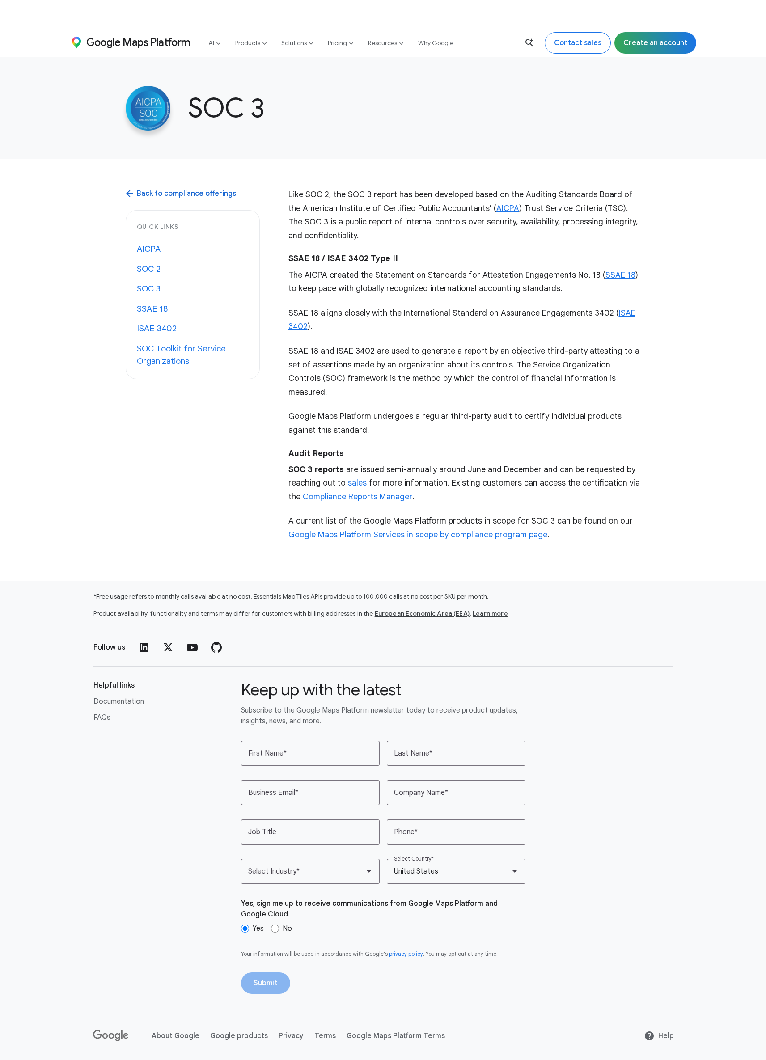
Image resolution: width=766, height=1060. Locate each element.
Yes (258, 928)
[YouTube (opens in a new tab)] (192, 647)
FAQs (101, 717)
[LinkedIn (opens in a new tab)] (144, 647)
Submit (266, 983)
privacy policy (406, 953)
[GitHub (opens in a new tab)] (216, 647)
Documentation (118, 701)
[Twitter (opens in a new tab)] (168, 647)
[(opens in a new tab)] (111, 1036)
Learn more (490, 613)
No (287, 928)
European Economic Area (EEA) (422, 613)
